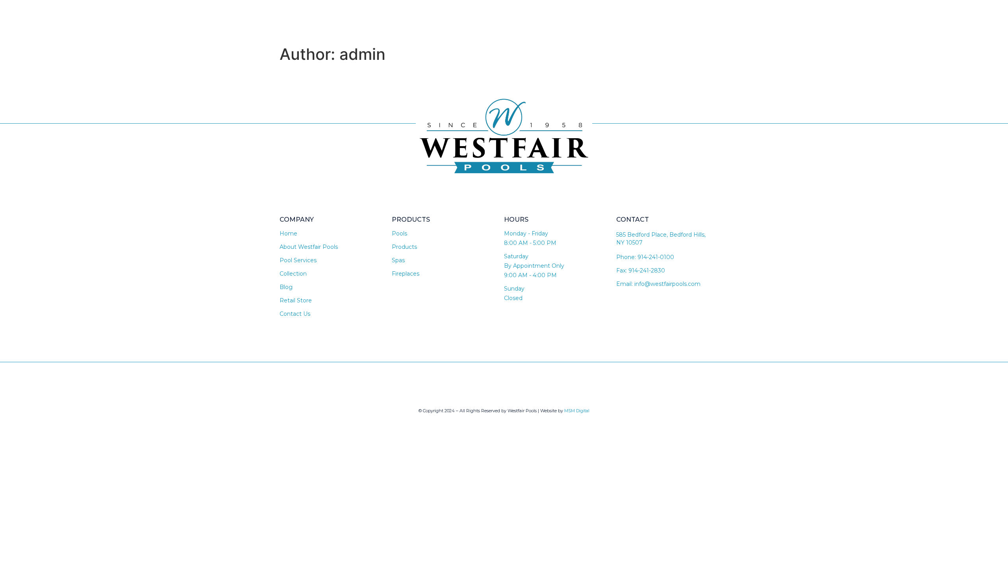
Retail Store (296, 300)
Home (288, 233)
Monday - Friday (526, 233)
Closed (513, 298)
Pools (399, 233)
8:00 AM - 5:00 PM (530, 242)
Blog (286, 287)
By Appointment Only (534, 265)
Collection (293, 273)
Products (404, 246)
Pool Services (298, 260)
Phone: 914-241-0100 (645, 257)
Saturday (516, 256)
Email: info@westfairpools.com (658, 283)
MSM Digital (576, 410)
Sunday (514, 288)
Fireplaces (405, 273)
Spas (398, 260)
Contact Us (295, 313)
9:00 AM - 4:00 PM (530, 275)
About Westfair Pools (309, 246)
